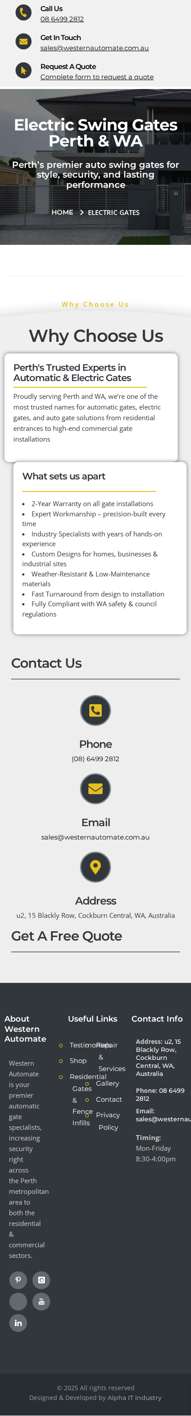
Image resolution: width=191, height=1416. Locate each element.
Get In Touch (60, 37)
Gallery (107, 1083)
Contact (109, 1099)
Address (95, 900)
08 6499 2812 (62, 19)
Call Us (51, 8)
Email (95, 822)
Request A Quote (68, 66)
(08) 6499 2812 (95, 759)
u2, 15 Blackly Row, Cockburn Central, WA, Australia (158, 1058)
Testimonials (90, 1045)
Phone (95, 744)
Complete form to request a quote (97, 77)
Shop (78, 1060)
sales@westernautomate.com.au (94, 48)
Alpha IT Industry (134, 1398)
